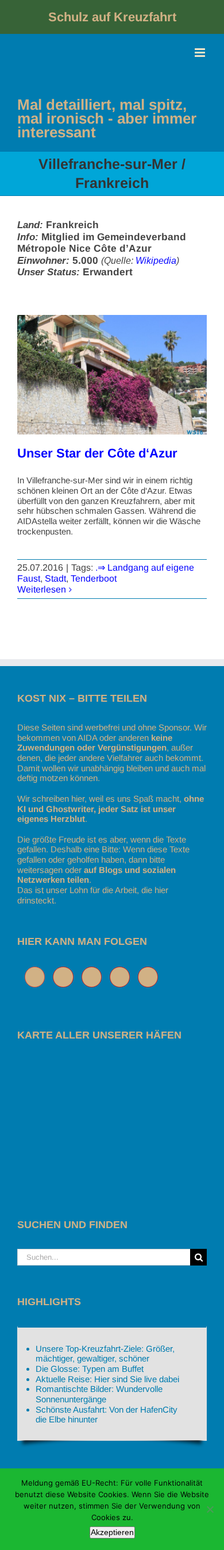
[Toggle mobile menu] (201, 53)
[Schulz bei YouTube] (123, 977)
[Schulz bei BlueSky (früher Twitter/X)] (66, 977)
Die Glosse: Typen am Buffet (90, 1369)
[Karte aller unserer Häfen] (103, 1064)
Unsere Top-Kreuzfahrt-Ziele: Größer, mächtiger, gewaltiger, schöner (105, 1354)
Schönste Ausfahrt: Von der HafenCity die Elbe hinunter (106, 1415)
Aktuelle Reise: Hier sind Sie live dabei (107, 1379)
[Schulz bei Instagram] (94, 977)
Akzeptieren (112, 1532)
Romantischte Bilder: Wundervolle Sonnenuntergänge (99, 1394)
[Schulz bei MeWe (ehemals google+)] (38, 977)
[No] (209, 1509)
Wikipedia (156, 261)
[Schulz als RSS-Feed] (151, 977)
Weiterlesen (41, 589)
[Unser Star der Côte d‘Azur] (112, 374)
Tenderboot (94, 578)
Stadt (55, 578)
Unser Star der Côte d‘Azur (97, 453)
